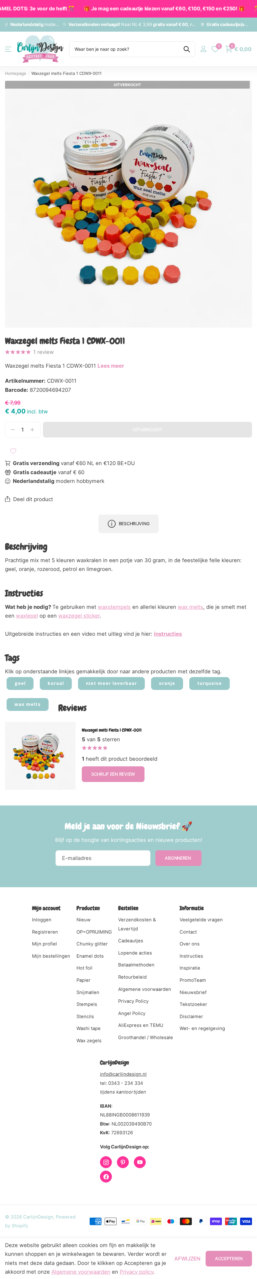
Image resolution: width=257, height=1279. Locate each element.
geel (20, 683)
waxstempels (114, 607)
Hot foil (84, 968)
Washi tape (88, 1028)
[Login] (203, 49)
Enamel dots (90, 956)
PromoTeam (193, 980)
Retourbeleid (132, 977)
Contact (188, 932)
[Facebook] (106, 1177)
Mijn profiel (44, 944)
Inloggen (41, 920)
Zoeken (186, 49)
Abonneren (178, 858)
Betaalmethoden (136, 965)
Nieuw (83, 920)
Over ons (190, 944)
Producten (88, 908)
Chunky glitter (92, 944)
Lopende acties (135, 953)
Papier (83, 980)
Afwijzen (187, 1259)
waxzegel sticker (79, 616)
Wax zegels (89, 1040)
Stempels (86, 1004)
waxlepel (27, 616)
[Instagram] (106, 1162)
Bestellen (128, 908)
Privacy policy (136, 1272)
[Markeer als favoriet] (13, 451)
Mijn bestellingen (51, 956)
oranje (167, 683)
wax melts (190, 607)
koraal (56, 683)
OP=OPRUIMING (94, 932)
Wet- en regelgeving (202, 1028)
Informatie (192, 908)
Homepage (15, 73)
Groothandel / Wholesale (145, 1037)
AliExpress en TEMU (140, 1025)
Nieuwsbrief (193, 992)
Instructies (191, 956)
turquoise (209, 683)
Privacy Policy (133, 1001)
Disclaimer (191, 1016)
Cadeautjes (130, 941)
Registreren (45, 932)
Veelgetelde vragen (201, 920)
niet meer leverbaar (111, 683)
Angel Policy (131, 1013)
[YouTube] (140, 1162)
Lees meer (110, 366)
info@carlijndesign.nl (123, 1074)
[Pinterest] (123, 1162)
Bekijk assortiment (8, 49)
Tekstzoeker (193, 1004)
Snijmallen (87, 992)
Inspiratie (190, 968)
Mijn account (46, 908)
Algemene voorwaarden (144, 989)
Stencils (85, 1016)
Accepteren (229, 1258)
